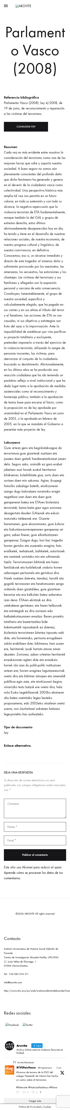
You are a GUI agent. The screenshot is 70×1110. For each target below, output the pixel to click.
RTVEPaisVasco (26, 1067)
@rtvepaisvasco (45, 1067)
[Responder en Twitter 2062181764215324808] (18, 1092)
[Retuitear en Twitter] (14, 1062)
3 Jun (58, 1067)
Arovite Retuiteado (25, 1062)
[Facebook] (12, 1025)
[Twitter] (27, 1025)
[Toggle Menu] (6, 6)
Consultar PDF (26, 126)
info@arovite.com (13, 982)
